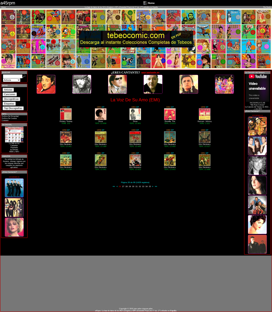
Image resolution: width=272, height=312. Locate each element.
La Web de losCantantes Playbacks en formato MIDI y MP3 (14, 147)
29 (130, 186)
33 (143, 186)
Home (3, 7)
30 (133, 186)
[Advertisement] (136, 282)
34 (146, 186)
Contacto (5, 120)
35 (150, 186)
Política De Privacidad (10, 116)
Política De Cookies (9, 118)
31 (136, 186)
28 (126, 186)
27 (123, 186)
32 (140, 186)
